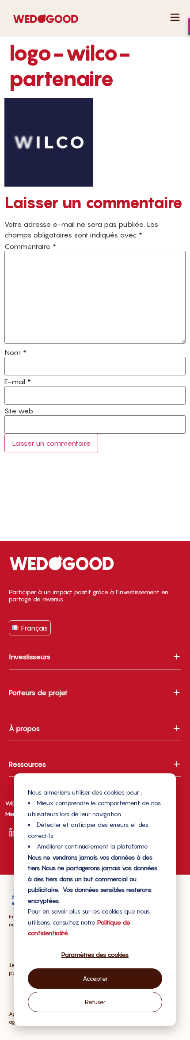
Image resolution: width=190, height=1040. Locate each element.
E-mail (17, 381)
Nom (15, 352)
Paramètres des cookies (95, 954)
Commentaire (30, 246)
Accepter (95, 978)
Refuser (95, 1002)
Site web (18, 410)
